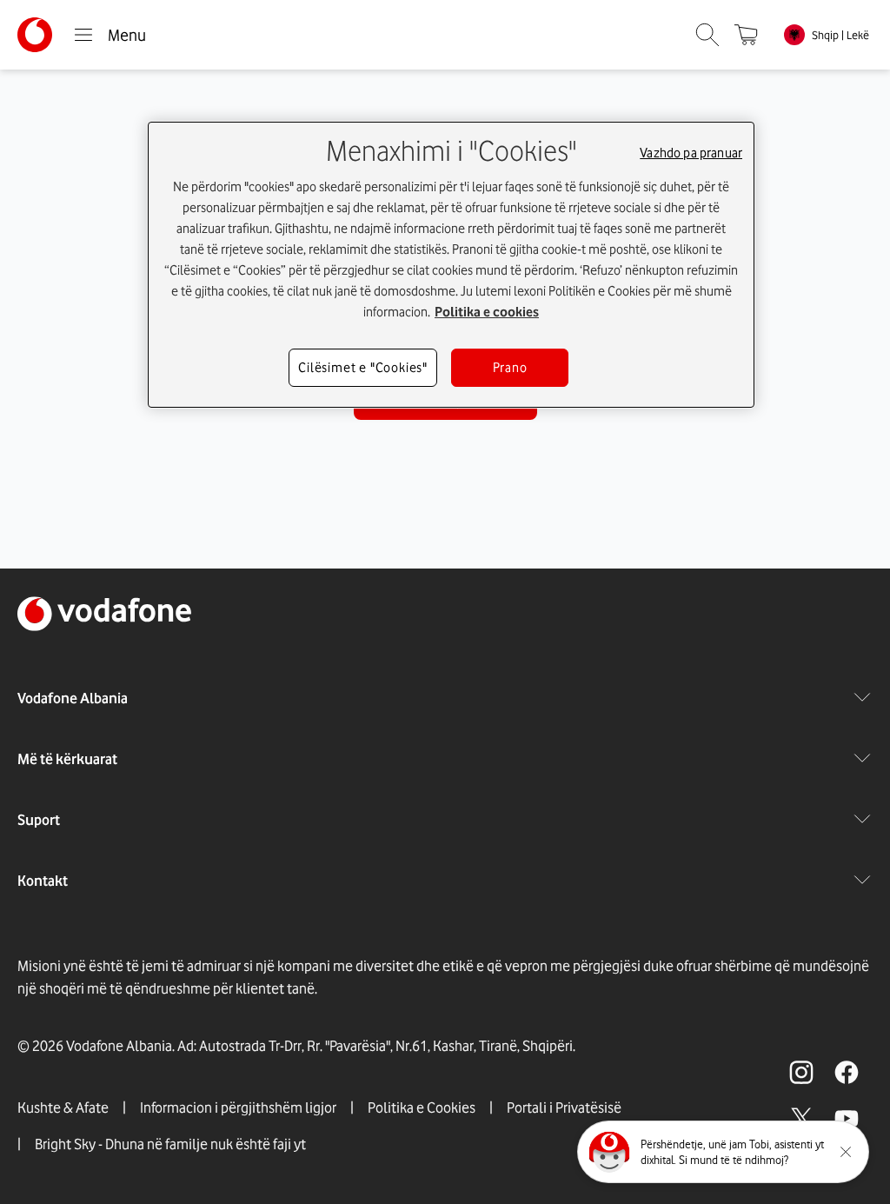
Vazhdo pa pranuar (691, 153)
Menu (127, 34)
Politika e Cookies (421, 1107)
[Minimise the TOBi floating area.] (845, 1152)
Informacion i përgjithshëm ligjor (238, 1107)
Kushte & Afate (63, 1107)
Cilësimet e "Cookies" (363, 368)
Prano (510, 368)
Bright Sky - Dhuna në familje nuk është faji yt (170, 1144)
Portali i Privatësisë (564, 1107)
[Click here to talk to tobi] (609, 1152)
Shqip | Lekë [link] (840, 35)
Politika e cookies (487, 312)
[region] (451, 265)
